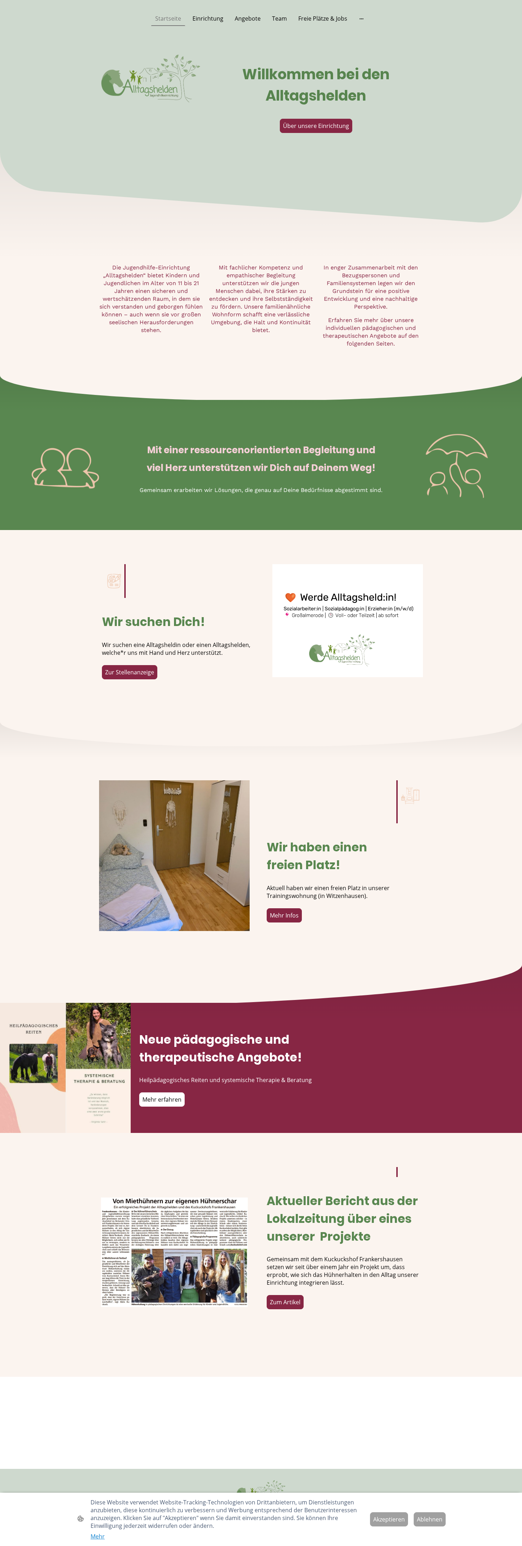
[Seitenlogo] (261, 1492)
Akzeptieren (389, 1519)
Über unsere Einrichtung (316, 126)
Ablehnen (429, 1519)
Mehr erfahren (161, 1099)
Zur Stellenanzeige (129, 672)
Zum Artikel (285, 1302)
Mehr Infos (284, 915)
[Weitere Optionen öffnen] (361, 18)
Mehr (98, 1536)
